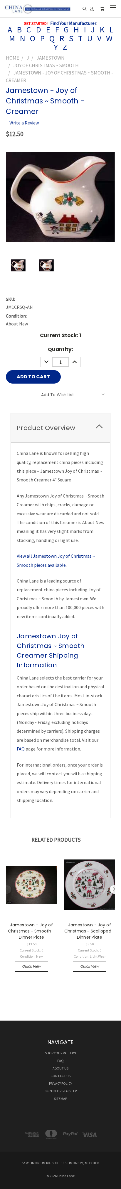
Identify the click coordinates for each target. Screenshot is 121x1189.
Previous (6, 889)
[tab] (60, 428)
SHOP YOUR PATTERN (60, 1053)
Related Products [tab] (56, 839)
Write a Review (24, 123)
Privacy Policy (60, 1083)
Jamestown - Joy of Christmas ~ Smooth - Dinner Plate (31, 931)
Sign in (50, 1091)
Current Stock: (60, 335)
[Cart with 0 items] (102, 9)
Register (70, 1091)
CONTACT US (60, 1076)
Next (114, 889)
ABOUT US (60, 1068)
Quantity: (60, 349)
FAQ (21, 749)
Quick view (31, 966)
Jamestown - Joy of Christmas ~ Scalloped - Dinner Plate (89, 931)
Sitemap (60, 1098)
